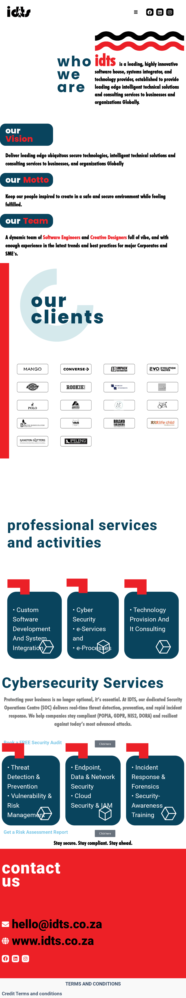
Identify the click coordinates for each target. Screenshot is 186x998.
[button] (136, 12)
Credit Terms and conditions (32, 993)
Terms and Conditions (93, 984)
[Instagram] (169, 12)
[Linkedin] (159, 12)
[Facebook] (149, 12)
